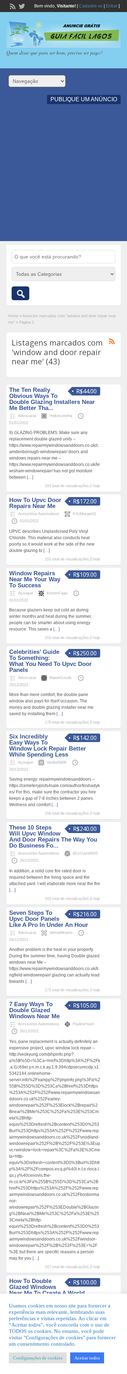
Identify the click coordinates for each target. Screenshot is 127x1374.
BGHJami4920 (85, 853)
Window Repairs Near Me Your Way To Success (34, 579)
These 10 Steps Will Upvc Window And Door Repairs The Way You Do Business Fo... (53, 836)
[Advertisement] (63, 177)
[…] (30, 477)
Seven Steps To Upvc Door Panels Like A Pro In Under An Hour (48, 919)
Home (13, 316)
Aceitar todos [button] (87, 1358)
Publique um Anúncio (83, 99)
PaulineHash (83, 1024)
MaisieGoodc (60, 677)
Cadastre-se (91, 6)
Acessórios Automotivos (38, 514)
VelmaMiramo (60, 932)
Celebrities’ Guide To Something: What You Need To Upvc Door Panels (50, 661)
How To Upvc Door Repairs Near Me (35, 503)
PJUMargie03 (84, 514)
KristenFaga (57, 593)
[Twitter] (21, 5)
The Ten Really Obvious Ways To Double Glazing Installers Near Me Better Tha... (52, 399)
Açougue (25, 593)
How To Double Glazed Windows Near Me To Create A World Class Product (47, 1290)
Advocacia (27, 416)
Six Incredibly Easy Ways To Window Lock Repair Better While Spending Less (47, 745)
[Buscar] (20, 293)
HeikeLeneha (60, 416)
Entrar (111, 6)
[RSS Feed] (12, 5)
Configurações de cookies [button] (37, 1358)
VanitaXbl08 (56, 762)
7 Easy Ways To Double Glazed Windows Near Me (34, 1010)
